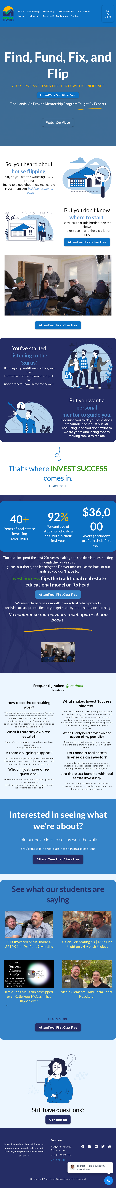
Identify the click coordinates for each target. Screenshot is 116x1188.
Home (21, 11)
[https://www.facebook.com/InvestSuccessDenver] (83, 1146)
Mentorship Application (55, 16)
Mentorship (33, 11)
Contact (75, 16)
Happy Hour (83, 11)
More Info (34, 16)
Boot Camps (49, 11)
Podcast (22, 16)
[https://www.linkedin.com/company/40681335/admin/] (96, 1146)
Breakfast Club (66, 11)
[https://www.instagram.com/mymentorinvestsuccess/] (89, 1146)
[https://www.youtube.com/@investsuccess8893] (109, 1146)
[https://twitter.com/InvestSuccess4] (103, 1146)
